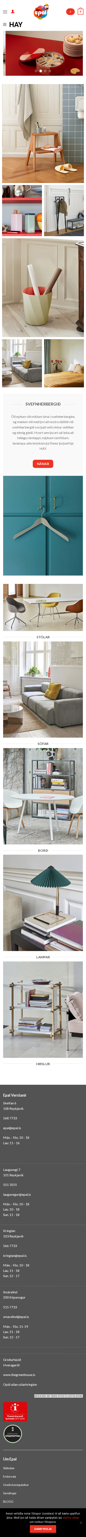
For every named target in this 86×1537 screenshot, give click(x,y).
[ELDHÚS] (22, 210)
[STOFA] (22, 363)
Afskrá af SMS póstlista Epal (58, 1396)
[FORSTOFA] (64, 210)
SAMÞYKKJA (43, 1529)
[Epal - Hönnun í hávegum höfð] (41, 12)
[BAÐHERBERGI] (43, 133)
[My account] (13, 11)
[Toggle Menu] (43, 25)
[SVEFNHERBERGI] (64, 363)
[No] (81, 1524)
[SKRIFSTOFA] (43, 287)
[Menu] (5, 11)
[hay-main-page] (16, 24)
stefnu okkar (71, 1517)
